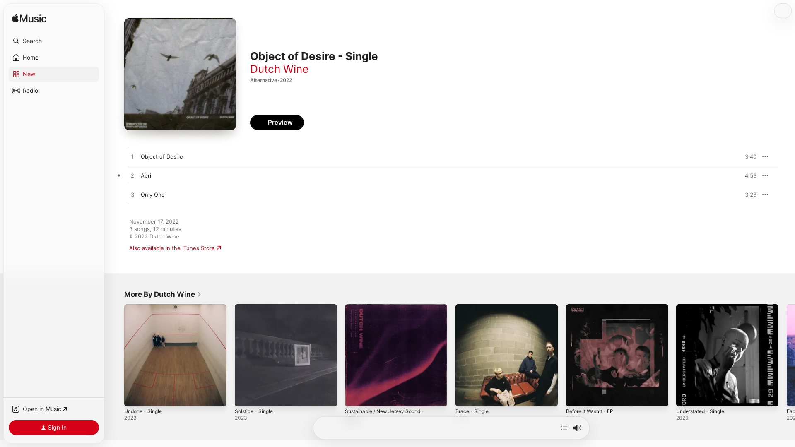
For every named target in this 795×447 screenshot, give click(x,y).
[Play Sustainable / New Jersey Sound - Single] (355, 396)
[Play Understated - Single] (686, 396)
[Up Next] (564, 428)
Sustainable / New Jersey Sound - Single (389, 310)
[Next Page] (787, 355)
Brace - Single (473, 307)
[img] (29, 19)
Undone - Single (145, 307)
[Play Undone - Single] (134, 396)
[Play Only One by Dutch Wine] (132, 195)
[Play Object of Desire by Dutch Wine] (132, 157)
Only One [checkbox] (153, 194)
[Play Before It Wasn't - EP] (576, 396)
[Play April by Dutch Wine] (132, 176)
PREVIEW (747, 156)
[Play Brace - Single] (466, 396)
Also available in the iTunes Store (172, 248)
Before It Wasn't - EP (592, 307)
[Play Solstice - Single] (245, 396)
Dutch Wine (279, 68)
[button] (54, 41)
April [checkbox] (146, 175)
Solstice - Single (256, 307)
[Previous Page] (116, 355)
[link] (163, 294)
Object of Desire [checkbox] (162, 156)
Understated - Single (703, 307)
